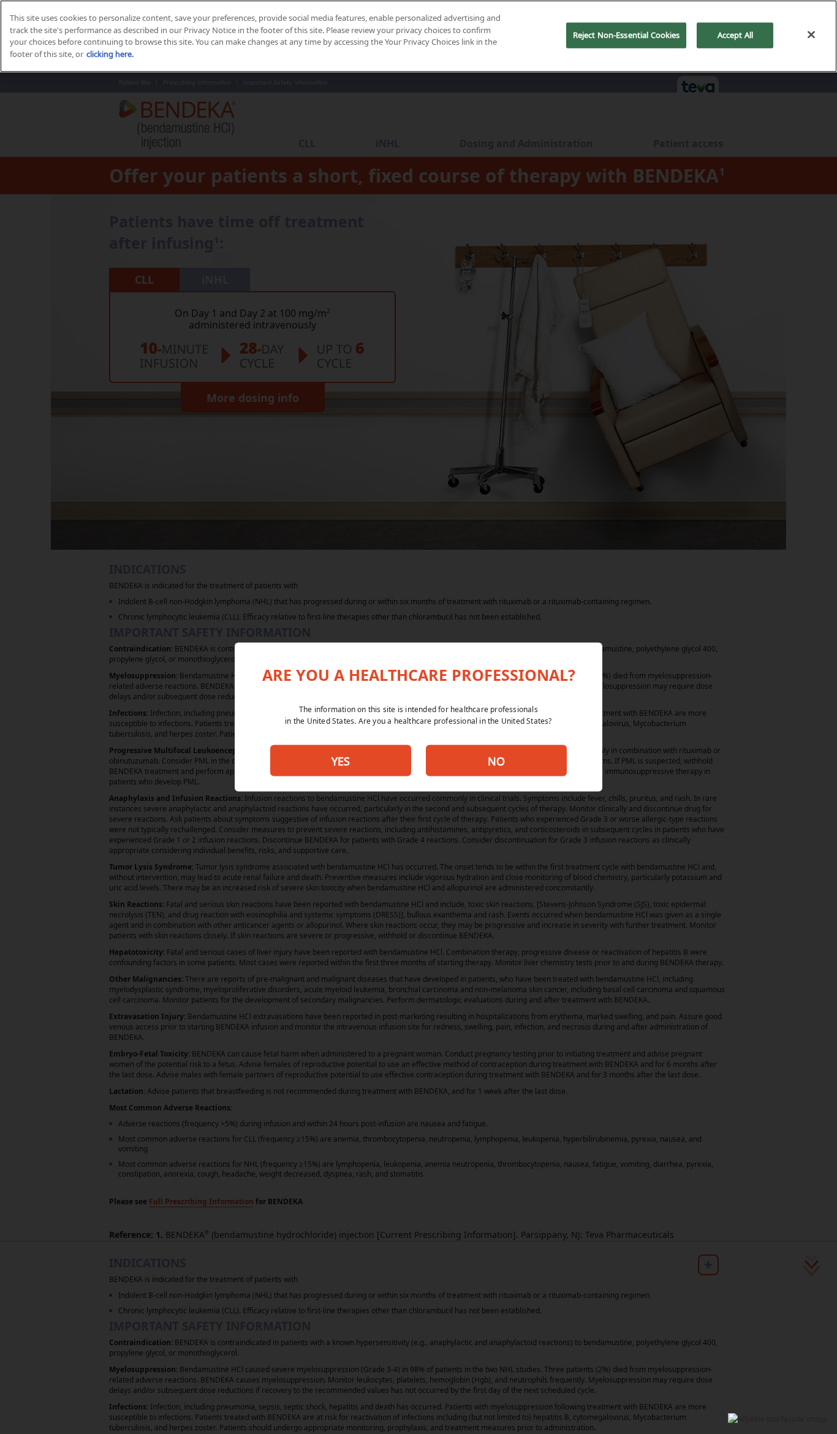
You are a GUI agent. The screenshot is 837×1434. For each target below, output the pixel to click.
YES (340, 760)
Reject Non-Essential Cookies (626, 34)
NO (496, 760)
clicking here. (110, 53)
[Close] (811, 34)
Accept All (735, 34)
